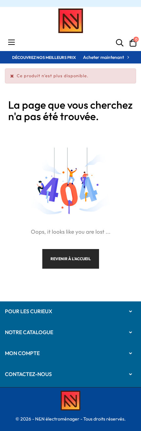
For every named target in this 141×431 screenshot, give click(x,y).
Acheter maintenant (103, 57)
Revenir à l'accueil (70, 258)
